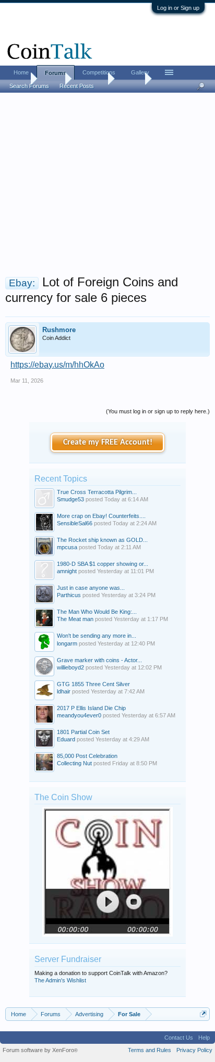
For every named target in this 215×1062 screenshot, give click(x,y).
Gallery (140, 72)
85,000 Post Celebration (87, 756)
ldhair (63, 691)
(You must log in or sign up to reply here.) (158, 411)
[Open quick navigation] (203, 1013)
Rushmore (59, 330)
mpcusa (67, 547)
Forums (55, 73)
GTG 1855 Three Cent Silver (93, 684)
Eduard (66, 739)
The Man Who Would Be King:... (97, 612)
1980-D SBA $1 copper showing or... (102, 564)
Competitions (98, 72)
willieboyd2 (70, 667)
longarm (67, 643)
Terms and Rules (149, 1050)
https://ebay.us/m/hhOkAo (57, 364)
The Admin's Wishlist (60, 980)
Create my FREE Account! (107, 442)
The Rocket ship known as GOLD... (102, 540)
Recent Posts (76, 86)
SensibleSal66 (74, 523)
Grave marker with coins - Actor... (99, 660)
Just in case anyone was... (91, 588)
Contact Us (178, 1037)
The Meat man (75, 619)
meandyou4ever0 (79, 715)
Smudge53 (70, 499)
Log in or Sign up (178, 8)
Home (21, 72)
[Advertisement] (107, 186)
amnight (67, 571)
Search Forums (29, 86)
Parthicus (69, 595)
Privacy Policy (194, 1050)
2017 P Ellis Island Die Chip (91, 708)
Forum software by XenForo (40, 1050)
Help (204, 1037)
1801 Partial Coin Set (83, 732)
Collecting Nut (74, 763)
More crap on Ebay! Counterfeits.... (101, 516)
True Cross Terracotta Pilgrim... (97, 492)
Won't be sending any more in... (96, 636)
